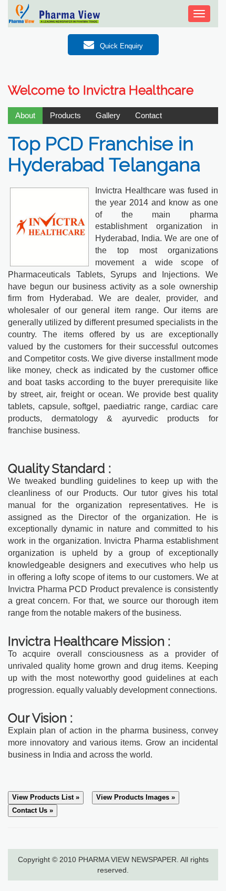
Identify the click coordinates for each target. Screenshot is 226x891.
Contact (148, 115)
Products (65, 115)
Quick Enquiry (120, 46)
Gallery (108, 115)
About (25, 115)
